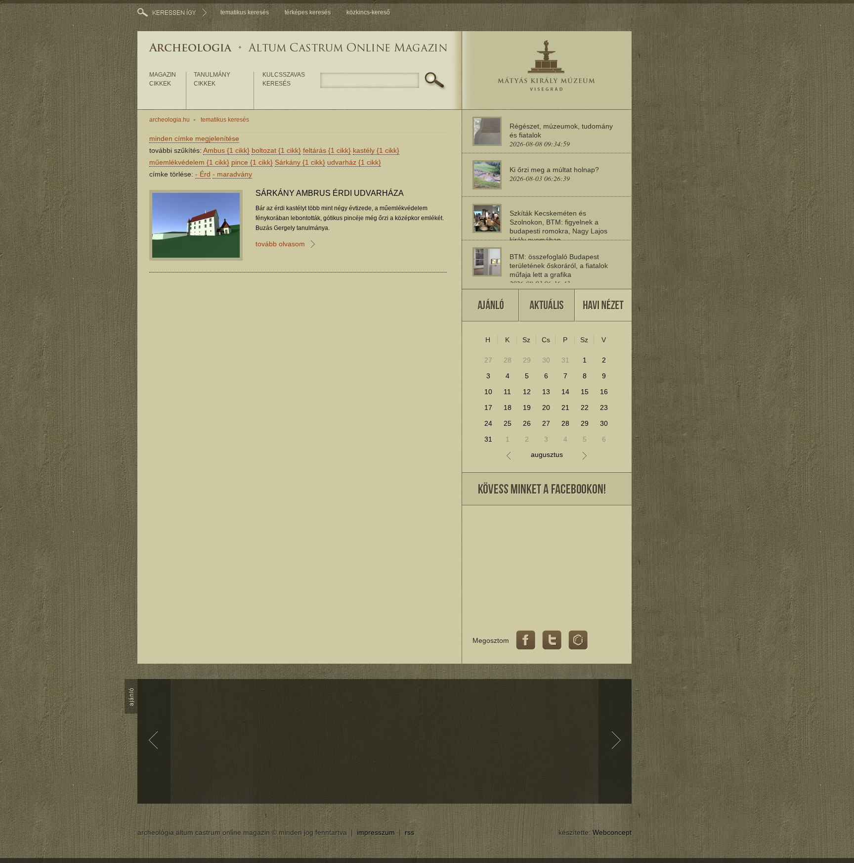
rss (409, 832)
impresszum (376, 832)
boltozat (276, 150)
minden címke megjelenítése (194, 138)
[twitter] (552, 640)
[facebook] (526, 640)
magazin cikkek (162, 79)
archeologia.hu (169, 119)
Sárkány (300, 162)
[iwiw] (578, 640)
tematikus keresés (244, 12)
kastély (376, 150)
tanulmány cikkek (212, 79)
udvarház (354, 162)
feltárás (327, 150)
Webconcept (612, 832)
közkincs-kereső (368, 12)
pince (252, 162)
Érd (203, 174)
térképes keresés (308, 12)
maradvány (232, 174)
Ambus (226, 150)
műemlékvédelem (189, 162)
